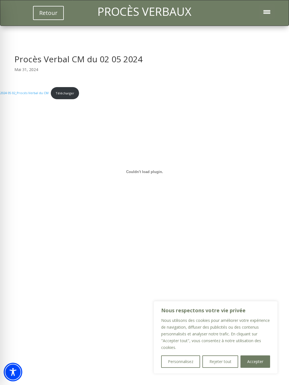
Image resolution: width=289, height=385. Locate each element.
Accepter (255, 361)
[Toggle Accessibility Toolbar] (13, 372)
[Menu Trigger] (267, 11)
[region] (216, 337)
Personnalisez (180, 361)
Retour (48, 13)
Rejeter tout (220, 361)
